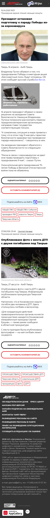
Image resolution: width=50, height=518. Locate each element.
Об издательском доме (15, 402)
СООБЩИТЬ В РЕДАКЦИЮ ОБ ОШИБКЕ (21, 431)
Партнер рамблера (24, 505)
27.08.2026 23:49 (8, 231)
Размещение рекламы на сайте (19, 418)
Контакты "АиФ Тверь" (14, 415)
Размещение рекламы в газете (19, 422)
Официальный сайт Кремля (14, 62)
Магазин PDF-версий (13, 405)
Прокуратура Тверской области (16, 280)
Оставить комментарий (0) (25, 190)
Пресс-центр (37, 402)
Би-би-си (40, 80)
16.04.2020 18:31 (8, 10)
